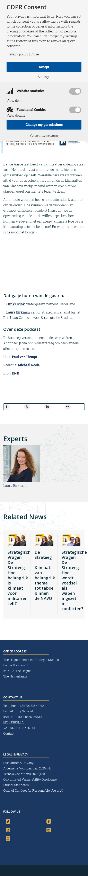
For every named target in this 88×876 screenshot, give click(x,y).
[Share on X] (27, 407)
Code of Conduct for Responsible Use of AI (33, 790)
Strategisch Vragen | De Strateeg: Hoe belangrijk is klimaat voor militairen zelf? (19, 577)
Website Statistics (30, 91)
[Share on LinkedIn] (47, 407)
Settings (44, 76)
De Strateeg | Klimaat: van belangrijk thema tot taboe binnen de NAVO (45, 575)
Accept (44, 67)
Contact (8, 733)
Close (34, 54)
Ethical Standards (16, 785)
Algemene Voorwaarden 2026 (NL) (28, 768)
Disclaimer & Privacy (18, 763)
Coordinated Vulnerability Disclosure (30, 779)
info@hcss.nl (24, 711)
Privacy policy (17, 54)
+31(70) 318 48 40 (32, 706)
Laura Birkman (18, 312)
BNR (15, 373)
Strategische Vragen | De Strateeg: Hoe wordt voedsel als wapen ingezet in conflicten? (74, 580)
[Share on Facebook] (6, 407)
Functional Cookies (31, 109)
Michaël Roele (28, 365)
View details (16, 100)
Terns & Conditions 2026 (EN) (24, 774)
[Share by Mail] (67, 407)
